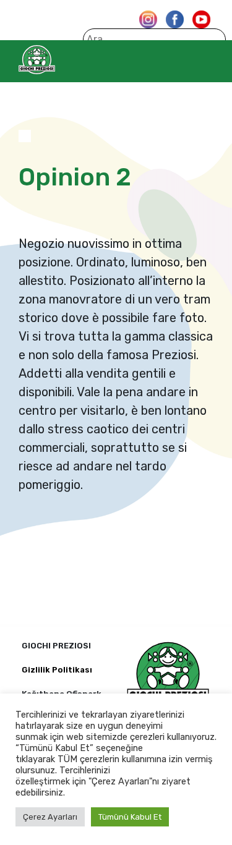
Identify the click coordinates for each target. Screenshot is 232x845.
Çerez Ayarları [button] (50, 817)
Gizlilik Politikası (57, 669)
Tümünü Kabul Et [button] (129, 817)
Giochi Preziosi (61, 59)
